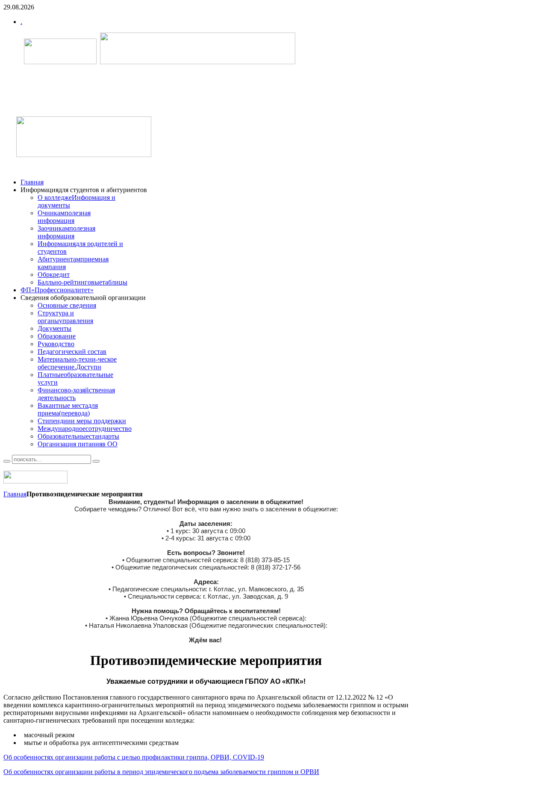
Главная (14, 494)
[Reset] (96, 461)
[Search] (6, 461)
